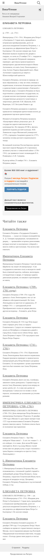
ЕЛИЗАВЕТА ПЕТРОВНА (19, 491)
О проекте (16, 548)
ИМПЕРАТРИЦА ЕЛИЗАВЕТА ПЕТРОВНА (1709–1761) (22, 404)
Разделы (25, 548)
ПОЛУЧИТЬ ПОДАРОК (16, 189)
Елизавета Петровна (15, 229)
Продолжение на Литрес (16, 208)
